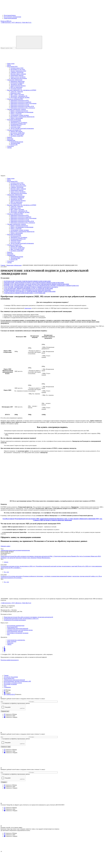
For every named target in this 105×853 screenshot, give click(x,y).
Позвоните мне (5, 711)
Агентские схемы (15, 127)
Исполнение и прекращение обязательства (22, 116)
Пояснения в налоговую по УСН (19, 105)
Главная (6, 675)
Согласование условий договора (19, 115)
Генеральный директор (16, 75)
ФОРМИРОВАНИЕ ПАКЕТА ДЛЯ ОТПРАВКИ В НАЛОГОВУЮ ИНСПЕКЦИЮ (27, 290)
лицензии (27, 550)
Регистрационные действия (15, 631)
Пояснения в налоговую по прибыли (20, 102)
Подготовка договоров (10, 684)
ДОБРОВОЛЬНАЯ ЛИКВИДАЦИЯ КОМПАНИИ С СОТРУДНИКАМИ (24, 293)
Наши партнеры (11, 641)
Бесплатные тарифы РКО (17, 133)
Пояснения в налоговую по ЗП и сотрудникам (23, 103)
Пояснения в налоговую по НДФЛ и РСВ (22, 106)
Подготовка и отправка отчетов (13, 682)
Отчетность (10, 146)
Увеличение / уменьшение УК (18, 96)
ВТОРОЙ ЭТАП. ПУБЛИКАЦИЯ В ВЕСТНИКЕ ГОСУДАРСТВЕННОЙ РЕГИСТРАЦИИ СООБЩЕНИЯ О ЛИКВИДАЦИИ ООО (41, 285)
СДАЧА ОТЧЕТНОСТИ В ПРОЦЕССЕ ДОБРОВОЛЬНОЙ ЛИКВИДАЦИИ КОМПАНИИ (29, 291)
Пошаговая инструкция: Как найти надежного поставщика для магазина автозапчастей (25, 556)
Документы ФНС (15, 143)
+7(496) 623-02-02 (6, 22)
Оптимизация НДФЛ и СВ (18, 124)
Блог (8, 634)
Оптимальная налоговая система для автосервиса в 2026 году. (18, 566)
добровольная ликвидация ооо (9, 550)
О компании (7, 687)
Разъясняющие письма (16, 141)
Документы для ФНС (16, 84)
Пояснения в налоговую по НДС (19, 100)
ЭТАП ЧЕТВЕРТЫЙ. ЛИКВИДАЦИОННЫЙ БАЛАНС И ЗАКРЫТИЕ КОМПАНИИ (28, 288)
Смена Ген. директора (16, 91)
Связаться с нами (5, 746)
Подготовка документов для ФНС (20, 97)
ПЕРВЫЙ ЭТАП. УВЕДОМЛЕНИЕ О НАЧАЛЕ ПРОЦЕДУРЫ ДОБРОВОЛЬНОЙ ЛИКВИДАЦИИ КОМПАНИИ (36, 284)
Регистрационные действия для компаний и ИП (17, 681)
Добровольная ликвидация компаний (17, 628)
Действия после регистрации (18, 78)
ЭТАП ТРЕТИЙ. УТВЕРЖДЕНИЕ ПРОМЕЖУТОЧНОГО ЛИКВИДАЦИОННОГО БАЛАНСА (31, 287)
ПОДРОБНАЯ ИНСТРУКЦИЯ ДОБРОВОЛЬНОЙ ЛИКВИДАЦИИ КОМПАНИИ (27, 281)
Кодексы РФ (13, 144)
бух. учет (6, 572)
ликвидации (27, 308)
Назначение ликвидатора (17, 81)
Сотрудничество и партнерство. (16, 640)
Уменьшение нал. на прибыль (18, 122)
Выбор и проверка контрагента (19, 110)
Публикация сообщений (17, 82)
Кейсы (9, 65)
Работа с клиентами (16, 113)
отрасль (6, 562)
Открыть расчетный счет (14, 130)
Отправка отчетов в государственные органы (20, 630)
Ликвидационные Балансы (18, 85)
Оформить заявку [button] (5, 546)
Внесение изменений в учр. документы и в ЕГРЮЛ (21, 90)
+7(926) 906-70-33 (26, 22)
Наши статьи (10, 63)
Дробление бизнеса (15, 125)
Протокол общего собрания (18, 74)
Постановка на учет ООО (17, 69)
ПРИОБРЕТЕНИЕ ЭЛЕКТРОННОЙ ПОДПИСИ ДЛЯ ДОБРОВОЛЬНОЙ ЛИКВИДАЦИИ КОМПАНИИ (34, 282)
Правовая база (11, 140)
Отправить (4, 782)
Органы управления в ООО (18, 71)
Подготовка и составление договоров (17, 633)
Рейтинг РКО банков (16, 131)
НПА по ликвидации (16, 87)
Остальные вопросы (16, 88)
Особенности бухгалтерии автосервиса (12, 576)
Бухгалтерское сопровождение (12, 16)
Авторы (9, 147)
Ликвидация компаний (10, 18)
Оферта (9, 644)
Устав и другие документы (17, 77)
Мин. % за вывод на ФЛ (17, 134)
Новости (9, 137)
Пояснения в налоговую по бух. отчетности (22, 107)
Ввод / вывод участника (17, 94)
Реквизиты (10, 643)
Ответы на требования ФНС (15, 99)
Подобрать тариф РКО (16, 136)
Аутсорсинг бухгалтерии (11, 677)
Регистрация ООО (12, 66)
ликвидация (21, 550)
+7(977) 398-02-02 (16, 22)
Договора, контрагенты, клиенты (16, 109)
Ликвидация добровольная (14, 79)
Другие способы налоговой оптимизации (22, 128)
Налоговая (10, 138)
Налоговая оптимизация (14, 119)
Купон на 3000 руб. (6, 21)
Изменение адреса (15, 93)
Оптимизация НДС (15, 121)
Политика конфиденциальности (10, 660)
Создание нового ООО (16, 68)
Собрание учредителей (16, 72)
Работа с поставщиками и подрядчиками (21, 112)
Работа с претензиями (16, 118)
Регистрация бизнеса (10, 15)
